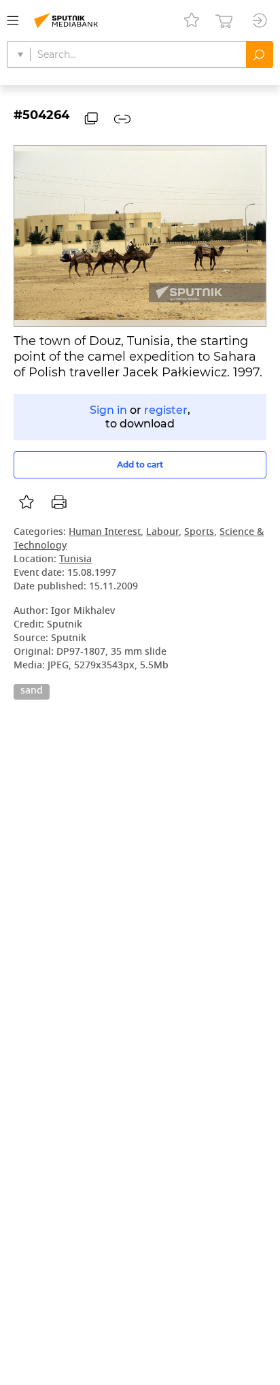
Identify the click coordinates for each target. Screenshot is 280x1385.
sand (31, 691)
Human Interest (105, 532)
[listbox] (26, 502)
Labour (162, 532)
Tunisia (75, 560)
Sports (199, 532)
